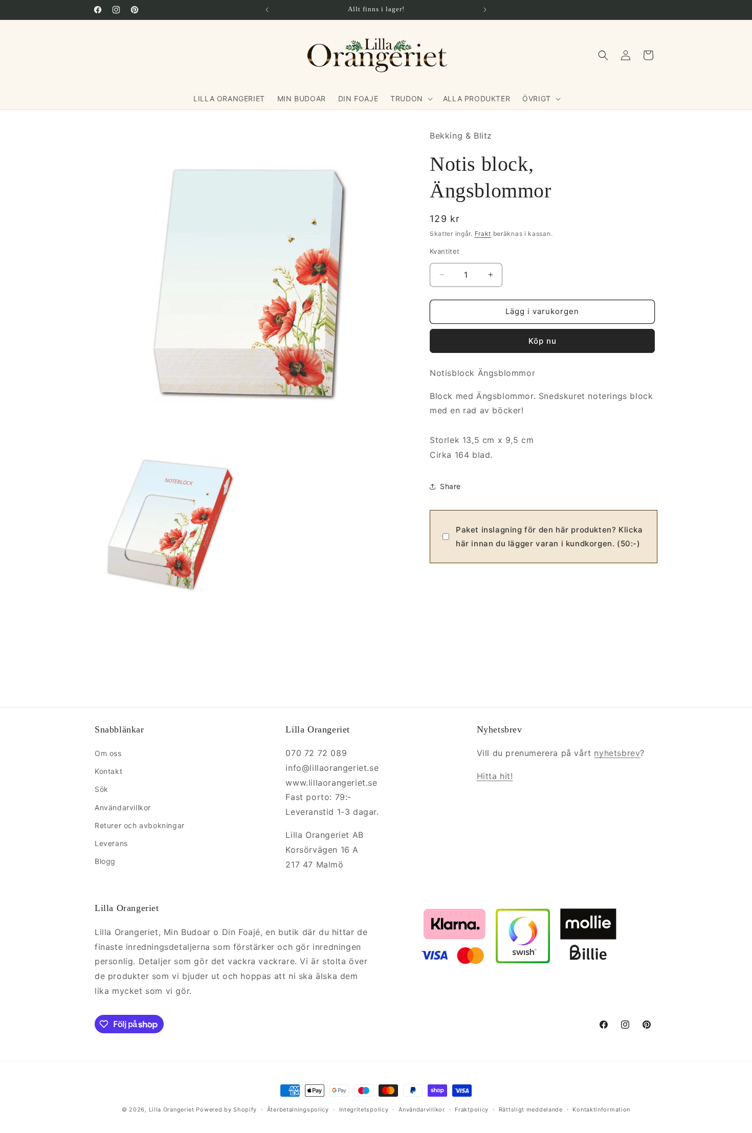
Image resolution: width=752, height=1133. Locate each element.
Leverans (111, 843)
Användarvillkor (123, 807)
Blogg (105, 861)
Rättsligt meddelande (531, 1109)
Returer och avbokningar (140, 825)
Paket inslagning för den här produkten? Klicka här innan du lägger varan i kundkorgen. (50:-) (549, 536)
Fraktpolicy (472, 1109)
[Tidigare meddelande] (267, 9)
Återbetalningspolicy (298, 1109)
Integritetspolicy (364, 1109)
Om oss (108, 753)
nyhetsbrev (617, 753)
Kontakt (108, 771)
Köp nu (542, 341)
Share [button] (450, 486)
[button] (410, 98)
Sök (101, 789)
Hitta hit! (495, 776)
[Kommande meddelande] (485, 9)
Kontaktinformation (601, 1109)
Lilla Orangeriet (171, 1109)
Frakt (483, 233)
